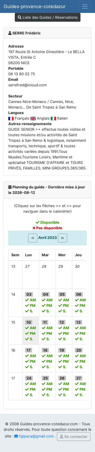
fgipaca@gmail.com (36, 436)
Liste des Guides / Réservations (49, 17)
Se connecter (75, 436)
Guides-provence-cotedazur (34, 6)
